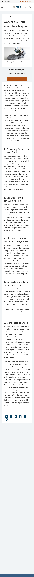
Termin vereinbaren (17, 79)
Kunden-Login (27, 2)
